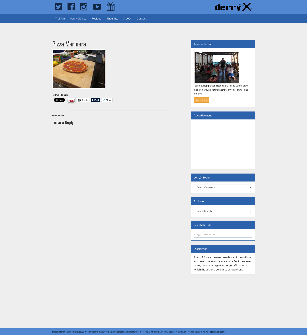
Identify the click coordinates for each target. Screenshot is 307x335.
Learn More (201, 100)
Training (60, 18)
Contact (142, 18)
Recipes (96, 18)
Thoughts (112, 18)
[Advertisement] (41, 28)
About (127, 18)
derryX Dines (78, 18)
